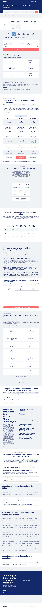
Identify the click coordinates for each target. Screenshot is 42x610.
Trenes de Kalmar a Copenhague (21, 550)
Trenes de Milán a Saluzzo (7, 525)
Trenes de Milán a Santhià (7, 523)
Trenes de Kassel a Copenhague (8, 536)
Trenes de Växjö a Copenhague (8, 545)
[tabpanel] (21, 299)
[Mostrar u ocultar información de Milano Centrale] (37, 479)
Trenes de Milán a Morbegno (7, 527)
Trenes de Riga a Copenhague (20, 545)
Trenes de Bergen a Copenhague (21, 543)
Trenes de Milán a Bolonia (32, 494)
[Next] (37, 34)
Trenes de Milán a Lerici (31, 532)
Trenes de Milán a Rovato (32, 520)
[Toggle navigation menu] (38, 1)
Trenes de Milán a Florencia (32, 492)
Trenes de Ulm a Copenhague (8, 541)
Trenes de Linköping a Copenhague (21, 541)
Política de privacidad (33, 606)
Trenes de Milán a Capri (31, 529)
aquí (32, 206)
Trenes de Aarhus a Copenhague (21, 534)
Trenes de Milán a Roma (19, 492)
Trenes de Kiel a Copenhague (32, 539)
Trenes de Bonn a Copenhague (33, 536)
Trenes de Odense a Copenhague (21, 548)
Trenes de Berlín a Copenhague (21, 562)
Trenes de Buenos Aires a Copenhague (22, 536)
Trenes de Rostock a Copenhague (8, 539)
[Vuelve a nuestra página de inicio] (5, 1)
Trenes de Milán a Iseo (6, 520)
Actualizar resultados (20, 180)
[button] (25, 12)
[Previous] (5, 226)
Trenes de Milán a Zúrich (19, 494)
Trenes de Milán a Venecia (7, 492)
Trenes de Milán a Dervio (19, 518)
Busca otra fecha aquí (21, 199)
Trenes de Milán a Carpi (19, 529)
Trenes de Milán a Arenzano (20, 523)
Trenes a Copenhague (27, 569)
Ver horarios (12, 76)
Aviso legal (17, 606)
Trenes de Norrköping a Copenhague (34, 545)
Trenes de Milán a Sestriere (7, 532)
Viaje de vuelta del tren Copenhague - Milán (11, 504)
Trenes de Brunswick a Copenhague (9, 548)
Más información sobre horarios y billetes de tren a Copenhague (29, 506)
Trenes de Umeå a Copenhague (33, 548)
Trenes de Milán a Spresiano (20, 525)
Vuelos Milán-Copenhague (26, 504)
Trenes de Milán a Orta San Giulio (21, 527)
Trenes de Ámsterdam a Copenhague (22, 564)
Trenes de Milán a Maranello (7, 534)
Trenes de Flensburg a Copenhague (21, 539)
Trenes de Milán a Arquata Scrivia (33, 525)
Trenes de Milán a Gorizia (32, 518)
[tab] (8, 37)
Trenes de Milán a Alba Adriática (8, 529)
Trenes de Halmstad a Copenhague (34, 543)
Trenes (7, 569)
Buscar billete (12, 63)
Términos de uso (24, 606)
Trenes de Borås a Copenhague (8, 550)
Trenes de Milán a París (6, 494)
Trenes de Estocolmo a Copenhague (9, 562)
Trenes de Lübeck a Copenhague (33, 541)
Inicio (4, 569)
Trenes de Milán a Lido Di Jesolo (21, 532)
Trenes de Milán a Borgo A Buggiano (34, 523)
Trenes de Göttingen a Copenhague (9, 543)
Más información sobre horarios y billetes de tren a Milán (11, 506)
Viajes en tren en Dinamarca (15, 569)
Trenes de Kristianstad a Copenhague (9, 564)
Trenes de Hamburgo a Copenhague (34, 562)
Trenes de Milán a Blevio (6, 518)
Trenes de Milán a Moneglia (20, 520)
